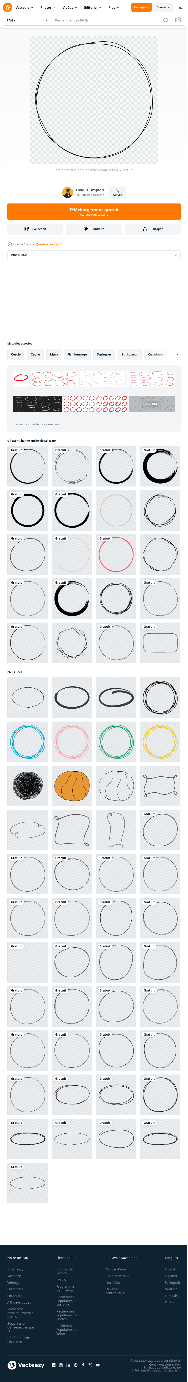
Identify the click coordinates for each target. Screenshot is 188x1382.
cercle (16, 354)
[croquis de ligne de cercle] (160, 554)
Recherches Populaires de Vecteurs (65, 1301)
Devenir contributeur (113, 1291)
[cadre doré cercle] (116, 510)
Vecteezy (14, 1276)
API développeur (20, 1302)
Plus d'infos (19, 255)
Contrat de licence (63, 1271)
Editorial (90, 7)
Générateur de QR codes (18, 1340)
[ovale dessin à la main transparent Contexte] (27, 697)
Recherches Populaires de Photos (65, 1315)
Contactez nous (115, 1276)
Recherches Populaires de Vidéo (65, 1329)
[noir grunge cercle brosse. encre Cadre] (27, 466)
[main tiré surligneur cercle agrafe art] (27, 554)
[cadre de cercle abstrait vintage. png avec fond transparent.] (160, 510)
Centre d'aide (113, 1269)
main (54, 354)
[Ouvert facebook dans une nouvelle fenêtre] (53, 1365)
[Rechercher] (166, 20)
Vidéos (68, 7)
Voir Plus (68, 415)
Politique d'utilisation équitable (152, 1370)
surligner (104, 354)
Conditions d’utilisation (161, 1364)
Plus (111, 7)
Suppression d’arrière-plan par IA (17, 1327)
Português (169, 1282)
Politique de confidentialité (159, 1367)
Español (167, 1276)
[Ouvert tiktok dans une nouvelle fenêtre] (83, 1365)
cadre (35, 354)
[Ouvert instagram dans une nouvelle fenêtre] (61, 1365)
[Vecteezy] (7, 7)
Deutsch (167, 1289)
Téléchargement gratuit (94, 212)
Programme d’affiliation (64, 1288)
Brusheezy (15, 1269)
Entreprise (15, 1289)
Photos (46, 7)
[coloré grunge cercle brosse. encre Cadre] (72, 554)
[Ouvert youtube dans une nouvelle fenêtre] (98, 1365)
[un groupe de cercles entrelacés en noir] (72, 466)
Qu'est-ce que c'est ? (49, 244)
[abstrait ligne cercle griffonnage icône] (160, 697)
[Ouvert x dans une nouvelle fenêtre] (90, 1365)
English (167, 1269)
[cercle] (27, 510)
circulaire (155, 354)
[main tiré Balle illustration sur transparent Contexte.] (72, 786)
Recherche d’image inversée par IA (19, 1313)
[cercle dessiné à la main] (116, 598)
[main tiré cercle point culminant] (72, 1095)
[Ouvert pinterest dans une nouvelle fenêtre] (75, 1365)
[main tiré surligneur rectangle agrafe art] (160, 643)
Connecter (164, 7)
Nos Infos (110, 1282)
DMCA (59, 1280)
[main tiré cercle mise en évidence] (160, 1095)
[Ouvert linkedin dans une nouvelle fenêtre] (68, 1365)
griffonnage (77, 354)
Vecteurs (22, 7)
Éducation (15, 1296)
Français (167, 1296)
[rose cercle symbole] (116, 554)
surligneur (130, 354)
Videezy (13, 1282)
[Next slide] (170, 354)
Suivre (117, 195)
